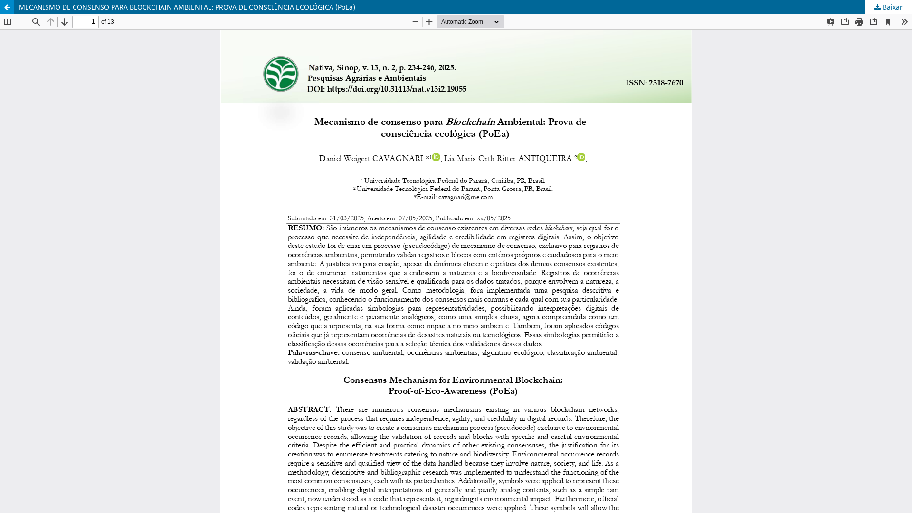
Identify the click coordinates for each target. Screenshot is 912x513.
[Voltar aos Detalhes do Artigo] (7, 7)
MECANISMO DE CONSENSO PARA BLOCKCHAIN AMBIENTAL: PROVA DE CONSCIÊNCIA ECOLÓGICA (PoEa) (187, 6)
